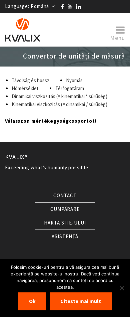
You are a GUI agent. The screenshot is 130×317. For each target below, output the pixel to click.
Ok (32, 301)
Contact (64, 195)
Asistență (65, 236)
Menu (117, 37)
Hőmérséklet (25, 88)
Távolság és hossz (30, 80)
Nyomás (74, 80)
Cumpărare (65, 209)
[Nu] (121, 288)
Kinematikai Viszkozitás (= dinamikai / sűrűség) (59, 104)
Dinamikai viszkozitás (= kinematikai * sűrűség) (59, 96)
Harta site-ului (65, 223)
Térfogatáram (69, 88)
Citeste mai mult (80, 301)
